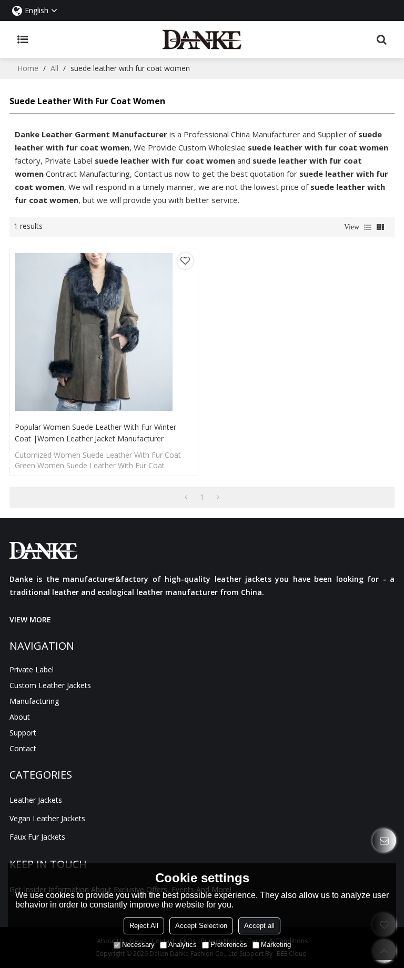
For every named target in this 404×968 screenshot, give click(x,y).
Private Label (31, 669)
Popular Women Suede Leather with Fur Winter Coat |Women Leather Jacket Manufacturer (95, 432)
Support (22, 733)
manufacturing (34, 701)
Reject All (143, 926)
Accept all (259, 926)
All (54, 68)
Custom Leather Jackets (50, 685)
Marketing (276, 945)
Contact (22, 748)
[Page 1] (186, 497)
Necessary (138, 945)
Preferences (228, 945)
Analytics (182, 945)
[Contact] (384, 840)
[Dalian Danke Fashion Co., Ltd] (202, 39)
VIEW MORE (30, 619)
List (367, 227)
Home (27, 68)
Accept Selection (201, 926)
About (19, 717)
